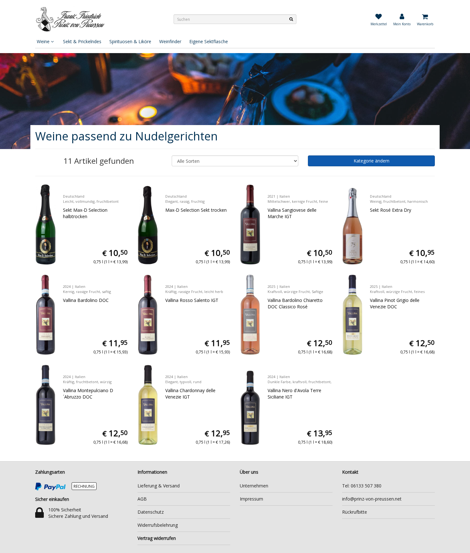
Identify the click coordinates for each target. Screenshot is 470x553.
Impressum (251, 499)
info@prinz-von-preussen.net (372, 499)
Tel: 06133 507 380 (361, 486)
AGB (142, 499)
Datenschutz (150, 512)
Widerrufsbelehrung (157, 525)
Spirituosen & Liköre (130, 41)
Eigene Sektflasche (208, 41)
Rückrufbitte (354, 512)
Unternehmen (254, 486)
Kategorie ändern (371, 161)
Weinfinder (170, 41)
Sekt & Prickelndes (82, 41)
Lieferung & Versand (158, 486)
